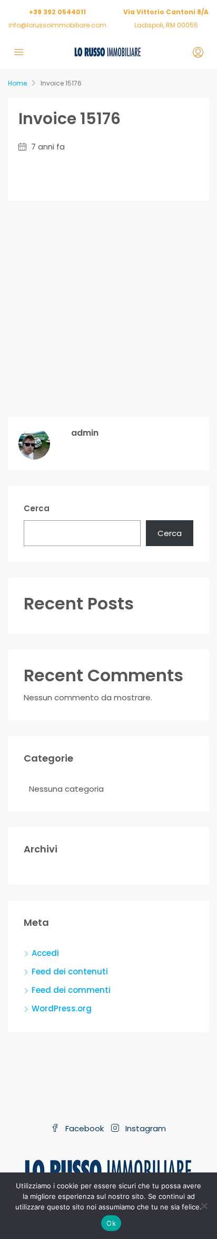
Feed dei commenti (71, 990)
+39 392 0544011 (57, 11)
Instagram (144, 1128)
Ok (111, 1223)
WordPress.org (62, 1008)
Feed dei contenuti (70, 971)
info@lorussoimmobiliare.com (57, 25)
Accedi (45, 953)
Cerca (37, 508)
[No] (204, 1205)
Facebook (83, 1128)
